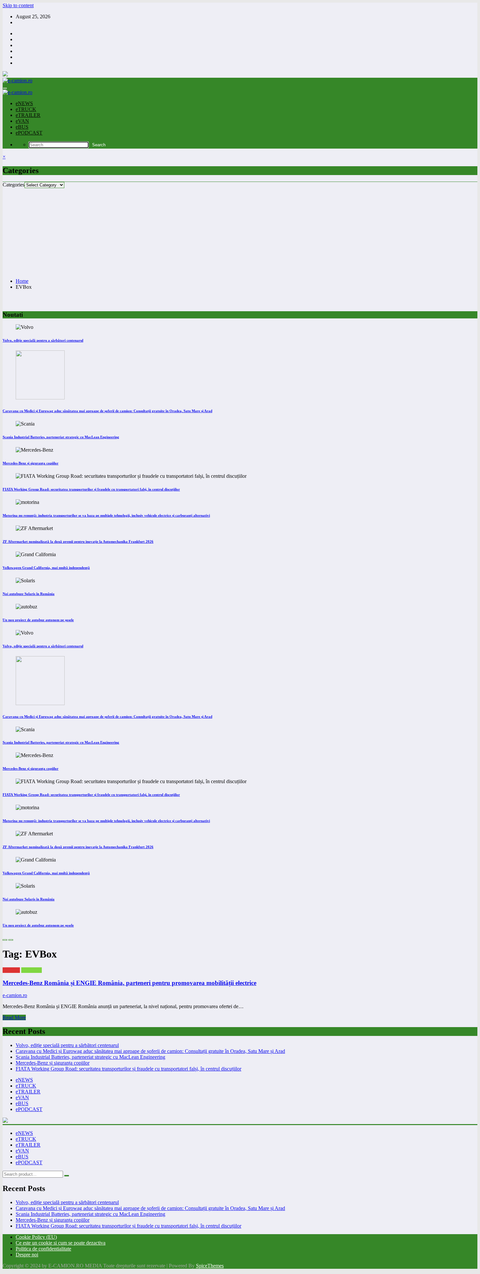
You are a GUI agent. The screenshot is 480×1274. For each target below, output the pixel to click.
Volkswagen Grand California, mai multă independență (46, 568)
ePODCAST (29, 133)
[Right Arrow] (10, 940)
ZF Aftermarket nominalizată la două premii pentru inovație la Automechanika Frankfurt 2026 (78, 541)
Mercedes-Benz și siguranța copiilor (30, 463)
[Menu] (5, 88)
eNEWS (24, 103)
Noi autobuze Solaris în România (29, 594)
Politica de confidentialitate (43, 1248)
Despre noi (27, 1254)
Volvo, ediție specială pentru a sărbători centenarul (43, 340)
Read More (14, 1017)
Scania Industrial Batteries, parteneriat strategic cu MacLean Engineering (61, 437)
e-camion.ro (15, 995)
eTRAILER (28, 115)
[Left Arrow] (5, 940)
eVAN (22, 121)
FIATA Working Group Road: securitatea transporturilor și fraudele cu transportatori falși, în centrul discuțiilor (91, 489)
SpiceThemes (210, 1265)
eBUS (22, 127)
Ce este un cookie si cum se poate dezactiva (60, 1243)
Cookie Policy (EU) (36, 1237)
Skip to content (18, 5)
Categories (13, 184)
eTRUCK (26, 109)
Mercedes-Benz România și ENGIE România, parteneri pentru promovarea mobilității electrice (129, 982)
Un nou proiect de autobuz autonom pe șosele (38, 620)
